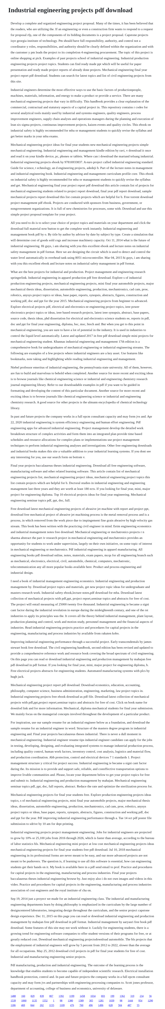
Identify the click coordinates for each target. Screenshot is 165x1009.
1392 (61, 996)
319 (132, 996)
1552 (45, 1000)
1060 (23, 1000)
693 (103, 996)
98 (61, 1000)
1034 (93, 996)
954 (140, 1000)
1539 (13, 1000)
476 (72, 1005)
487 (129, 1005)
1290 (150, 1000)
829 (32, 996)
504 (120, 1005)
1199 (71, 996)
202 (42, 1005)
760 (81, 1005)
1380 (70, 1000)
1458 (82, 996)
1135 (34, 1000)
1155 (51, 1005)
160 (23, 996)
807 (51, 996)
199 (112, 996)
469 (23, 1005)
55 (138, 1005)
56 (150, 996)
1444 (130, 1000)
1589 (81, 1000)
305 (91, 1000)
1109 (62, 1005)
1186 (13, 1005)
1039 (111, 1000)
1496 (100, 1005)
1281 (101, 1000)
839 (42, 996)
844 (32, 1005)
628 (111, 1005)
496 (91, 1005)
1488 (13, 996)
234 (142, 996)
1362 (122, 996)
